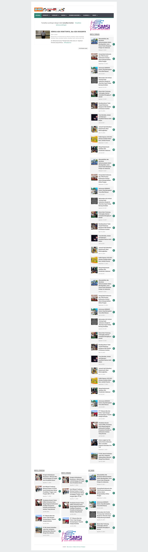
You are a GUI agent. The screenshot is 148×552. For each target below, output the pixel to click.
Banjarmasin (54, 36)
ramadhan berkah (63, 38)
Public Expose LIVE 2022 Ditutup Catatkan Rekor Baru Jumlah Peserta (105, 138)
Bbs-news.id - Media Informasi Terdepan (76, 546)
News (57, 38)
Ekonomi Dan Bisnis (74, 15)
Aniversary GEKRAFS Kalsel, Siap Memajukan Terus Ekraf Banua (105, 69)
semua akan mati (80, 38)
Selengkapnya (67, 42)
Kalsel (77, 36)
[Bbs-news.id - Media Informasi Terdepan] (49, 9)
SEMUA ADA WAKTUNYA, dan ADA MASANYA (68, 32)
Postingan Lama (83, 48)
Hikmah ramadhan (70, 36)
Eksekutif (45, 15)
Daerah (63, 15)
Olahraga (86, 15)
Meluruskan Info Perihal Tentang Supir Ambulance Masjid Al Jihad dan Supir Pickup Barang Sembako (105, 81)
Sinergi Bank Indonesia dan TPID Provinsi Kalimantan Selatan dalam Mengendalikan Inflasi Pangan (105, 57)
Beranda (38, 15)
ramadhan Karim (71, 38)
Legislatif (55, 15)
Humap (94, 15)
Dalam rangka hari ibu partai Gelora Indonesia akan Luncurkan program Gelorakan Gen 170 (105, 443)
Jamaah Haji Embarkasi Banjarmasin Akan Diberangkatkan (105, 128)
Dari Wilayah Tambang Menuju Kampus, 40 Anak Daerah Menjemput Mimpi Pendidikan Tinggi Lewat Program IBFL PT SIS (50, 490)
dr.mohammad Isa (61, 36)
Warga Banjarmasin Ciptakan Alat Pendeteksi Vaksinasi (104, 148)
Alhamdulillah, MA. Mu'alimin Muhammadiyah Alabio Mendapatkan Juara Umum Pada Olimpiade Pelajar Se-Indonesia (104, 478)
